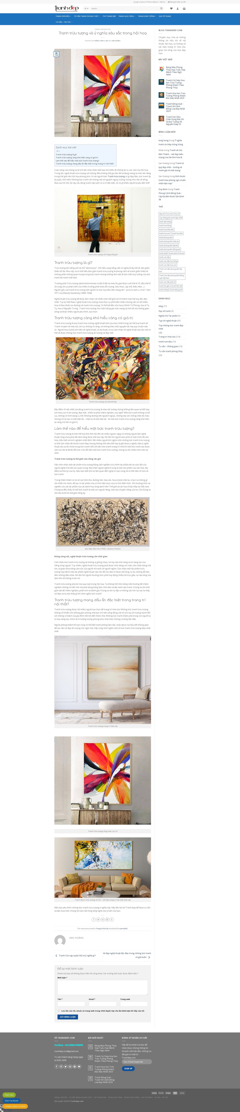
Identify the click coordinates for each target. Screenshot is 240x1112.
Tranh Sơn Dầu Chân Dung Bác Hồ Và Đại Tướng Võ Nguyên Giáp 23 (175, 120)
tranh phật (163, 253)
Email (92, 999)
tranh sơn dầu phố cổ (167, 282)
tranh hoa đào (177, 233)
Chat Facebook (11, 1100)
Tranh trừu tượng (116, 176)
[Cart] (184, 8)
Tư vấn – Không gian (168, 346)
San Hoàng (116, 41)
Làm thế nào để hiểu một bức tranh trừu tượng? (77, 160)
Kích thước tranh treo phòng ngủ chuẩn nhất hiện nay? (172, 180)
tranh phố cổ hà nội (177, 253)
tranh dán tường (165, 221)
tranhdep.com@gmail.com (66, 1051)
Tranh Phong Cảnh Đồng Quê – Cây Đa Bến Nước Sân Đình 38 (171, 194)
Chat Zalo (9, 1095)
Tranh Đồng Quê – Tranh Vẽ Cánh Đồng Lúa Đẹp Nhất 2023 (175, 107)
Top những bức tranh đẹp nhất (170, 218)
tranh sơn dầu (164, 257)
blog (161, 306)
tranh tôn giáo (164, 286)
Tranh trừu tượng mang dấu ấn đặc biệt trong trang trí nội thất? (85, 163)
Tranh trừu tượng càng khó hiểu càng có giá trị (77, 157)
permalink (124, 928)
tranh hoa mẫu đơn (166, 229)
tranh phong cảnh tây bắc (168, 245)
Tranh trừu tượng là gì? (66, 154)
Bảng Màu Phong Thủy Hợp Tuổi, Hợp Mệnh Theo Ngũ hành (175, 71)
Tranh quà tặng (126, 16)
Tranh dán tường (146, 16)
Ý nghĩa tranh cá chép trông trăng (171, 142)
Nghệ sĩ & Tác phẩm (168, 315)
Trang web (125, 999)
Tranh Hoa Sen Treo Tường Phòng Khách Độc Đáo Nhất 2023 (176, 95)
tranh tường (163, 290)
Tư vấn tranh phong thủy (86, 16)
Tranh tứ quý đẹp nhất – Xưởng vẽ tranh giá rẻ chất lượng (171, 167)
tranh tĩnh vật (177, 286)
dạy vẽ (161, 214)
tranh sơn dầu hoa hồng (168, 261)
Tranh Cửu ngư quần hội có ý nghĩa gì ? (77, 955)
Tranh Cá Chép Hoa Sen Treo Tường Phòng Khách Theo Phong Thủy (175, 84)
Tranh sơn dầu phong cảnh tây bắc (170, 270)
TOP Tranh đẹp (109, 16)
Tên (60, 999)
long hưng (163, 140)
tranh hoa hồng (165, 225)
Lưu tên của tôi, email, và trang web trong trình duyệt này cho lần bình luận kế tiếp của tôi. (103, 1011)
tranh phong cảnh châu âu (169, 241)
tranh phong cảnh (166, 237)
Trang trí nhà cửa (103, 29)
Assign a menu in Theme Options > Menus (149, 2)
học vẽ (177, 214)
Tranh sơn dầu (63, 16)
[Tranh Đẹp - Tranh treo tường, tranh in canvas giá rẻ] (66, 9)
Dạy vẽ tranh (165, 16)
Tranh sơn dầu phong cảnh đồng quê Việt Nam (171, 276)
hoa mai (169, 214)
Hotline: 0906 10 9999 (15, 1106)
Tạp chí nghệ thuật (167, 320)
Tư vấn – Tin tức (63, 22)
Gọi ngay (8, 1110)
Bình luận (62, 977)
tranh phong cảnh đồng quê (169, 249)
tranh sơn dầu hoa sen (167, 265)
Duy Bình (163, 189)
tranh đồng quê (176, 290)
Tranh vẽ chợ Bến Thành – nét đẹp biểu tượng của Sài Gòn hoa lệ (171, 154)
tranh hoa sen (164, 233)
